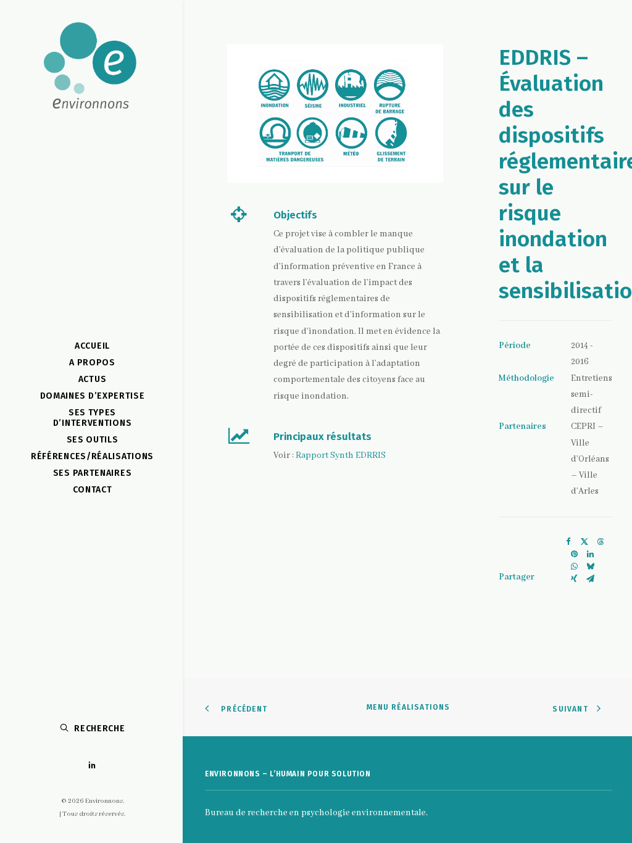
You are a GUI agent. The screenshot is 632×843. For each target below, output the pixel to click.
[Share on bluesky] (590, 566)
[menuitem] (92, 766)
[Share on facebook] (568, 542)
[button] (92, 766)
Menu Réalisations (408, 707)
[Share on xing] (574, 579)
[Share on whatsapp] (574, 566)
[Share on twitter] (584, 542)
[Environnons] (90, 68)
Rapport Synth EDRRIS (341, 455)
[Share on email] (590, 579)
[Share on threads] (600, 542)
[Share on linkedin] (590, 554)
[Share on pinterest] (574, 554)
